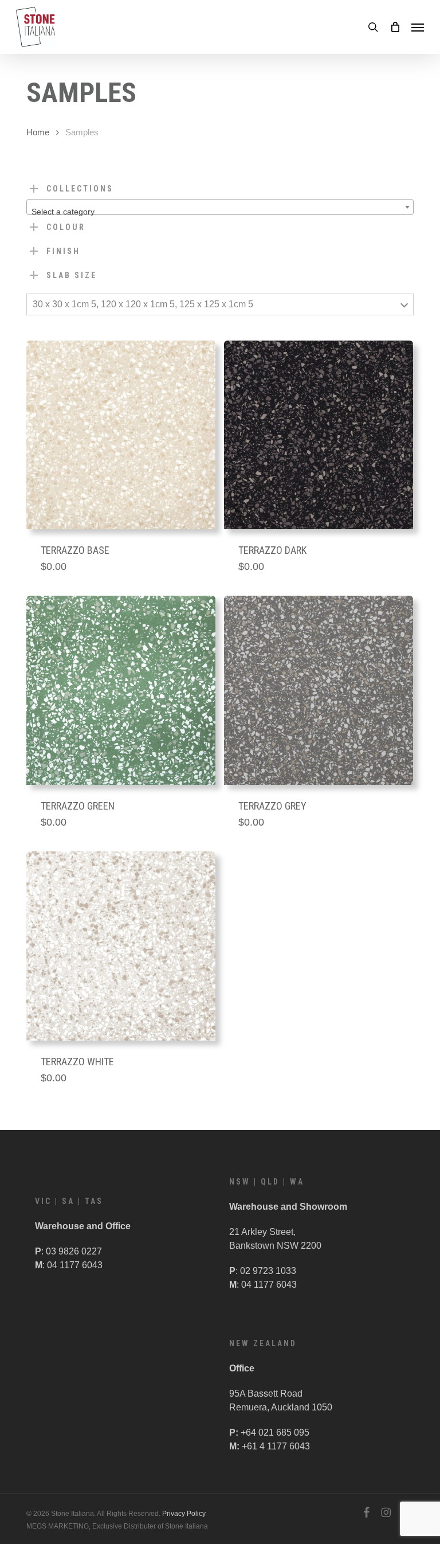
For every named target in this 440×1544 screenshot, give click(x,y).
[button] (417, 27)
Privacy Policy (184, 1514)
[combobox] (220, 207)
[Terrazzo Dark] (318, 435)
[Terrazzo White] (120, 946)
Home (37, 132)
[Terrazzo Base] (120, 435)
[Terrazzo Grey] (318, 690)
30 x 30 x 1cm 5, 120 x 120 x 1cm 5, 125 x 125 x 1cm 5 (143, 304)
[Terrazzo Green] (120, 690)
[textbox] (220, 212)
